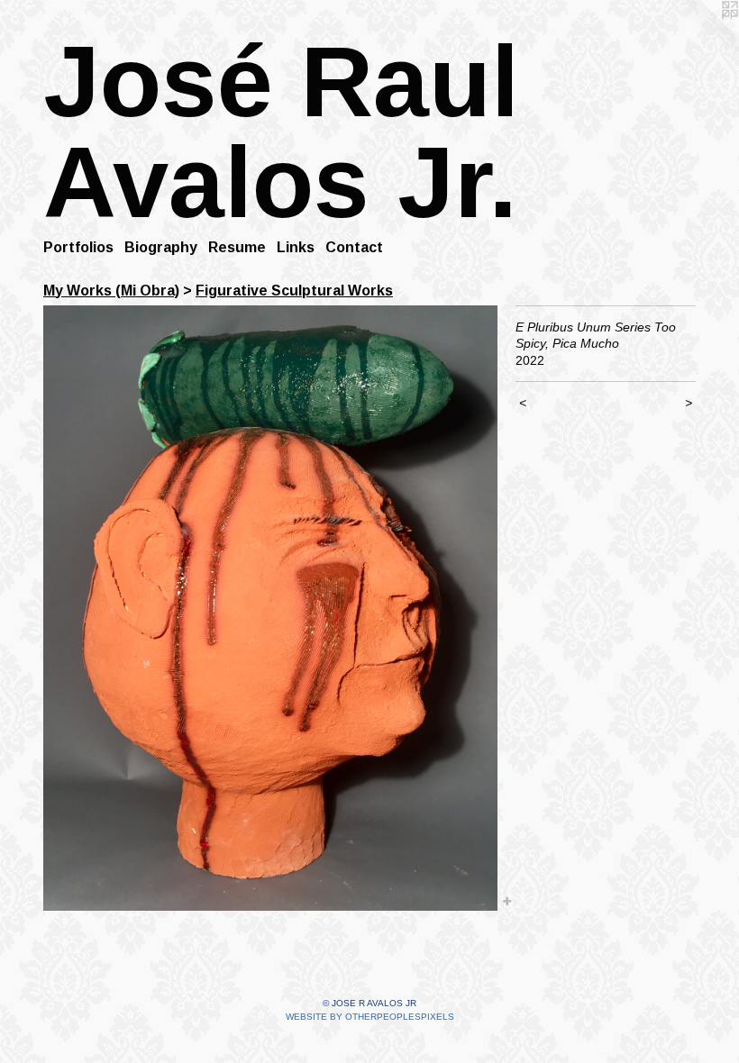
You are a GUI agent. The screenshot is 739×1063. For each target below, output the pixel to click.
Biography (160, 247)
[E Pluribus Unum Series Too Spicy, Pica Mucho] (270, 608)
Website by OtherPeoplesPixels (370, 1017)
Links (296, 247)
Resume (237, 247)
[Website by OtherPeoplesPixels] (703, 36)
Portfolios (78, 247)
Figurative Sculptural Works (294, 290)
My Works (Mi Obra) (111, 290)
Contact (354, 247)
